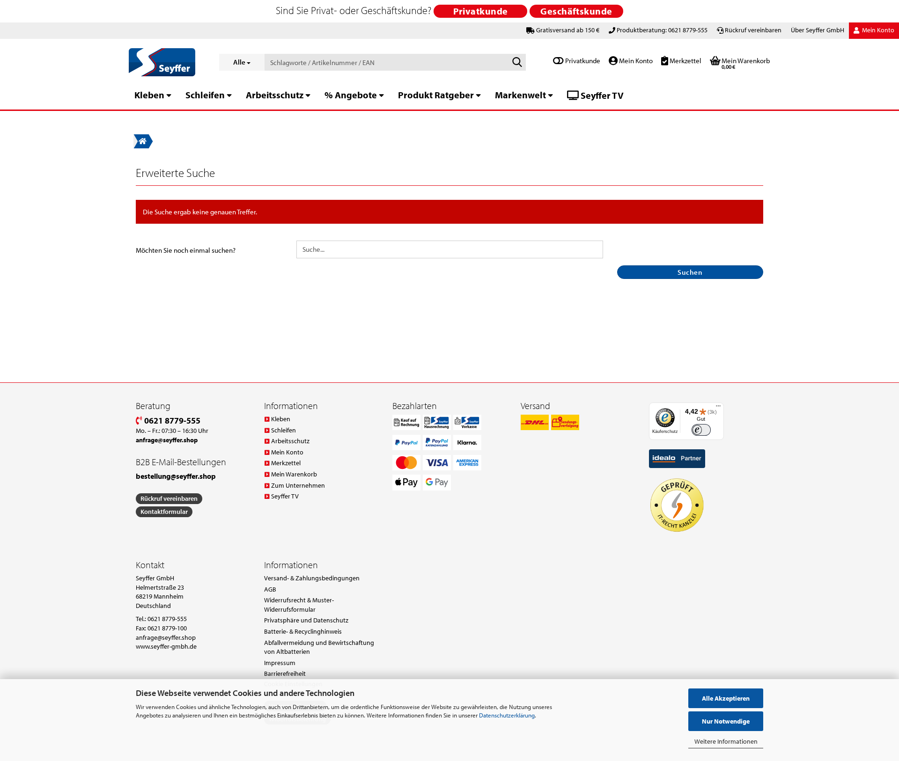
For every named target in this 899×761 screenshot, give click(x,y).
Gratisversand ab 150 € (567, 30)
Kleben (149, 95)
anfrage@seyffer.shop (166, 637)
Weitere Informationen (726, 741)
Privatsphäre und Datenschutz (306, 620)
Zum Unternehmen (298, 485)
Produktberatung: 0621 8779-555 (662, 30)
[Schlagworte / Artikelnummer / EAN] (517, 62)
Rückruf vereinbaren (753, 30)
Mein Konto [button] (877, 30)
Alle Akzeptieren (726, 698)
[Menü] (718, 408)
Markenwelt (520, 95)
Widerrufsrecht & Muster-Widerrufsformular (299, 605)
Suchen (690, 272)
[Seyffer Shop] (167, 62)
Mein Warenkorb (294, 474)
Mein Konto (635, 60)
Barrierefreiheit (285, 673)
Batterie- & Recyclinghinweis (303, 631)
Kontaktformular (164, 511)
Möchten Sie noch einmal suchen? (186, 250)
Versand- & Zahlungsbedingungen (312, 578)
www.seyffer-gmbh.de (166, 646)
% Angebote (350, 95)
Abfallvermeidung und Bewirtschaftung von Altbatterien (319, 647)
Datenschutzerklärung (507, 715)
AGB (270, 589)
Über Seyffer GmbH (817, 30)
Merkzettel (684, 60)
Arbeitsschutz (274, 95)
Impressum (279, 663)
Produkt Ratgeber (436, 95)
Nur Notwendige (726, 721)
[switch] (701, 430)
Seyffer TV (601, 95)
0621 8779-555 (171, 420)
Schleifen (205, 95)
